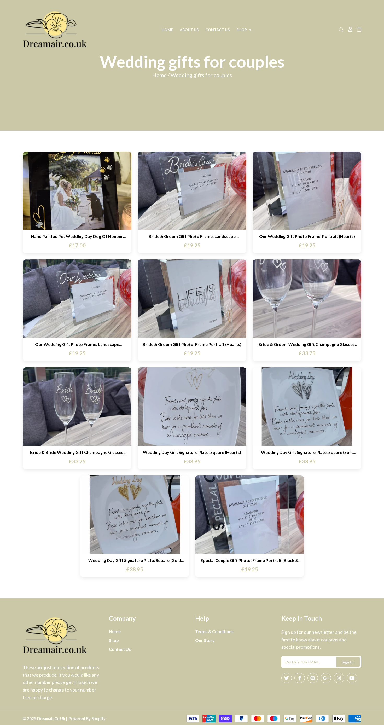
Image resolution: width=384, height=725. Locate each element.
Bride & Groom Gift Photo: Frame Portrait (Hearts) (192, 344)
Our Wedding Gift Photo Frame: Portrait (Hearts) (307, 236)
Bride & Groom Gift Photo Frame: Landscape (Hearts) (192, 236)
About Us (189, 29)
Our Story (205, 640)
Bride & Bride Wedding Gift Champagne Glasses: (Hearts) (77, 452)
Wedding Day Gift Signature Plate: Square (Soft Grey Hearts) (307, 452)
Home (167, 29)
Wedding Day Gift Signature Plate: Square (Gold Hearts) (134, 560)
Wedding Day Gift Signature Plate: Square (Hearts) (192, 452)
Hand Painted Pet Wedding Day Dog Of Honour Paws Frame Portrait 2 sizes (77, 236)
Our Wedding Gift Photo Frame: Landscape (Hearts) (77, 344)
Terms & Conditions (214, 631)
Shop (244, 29)
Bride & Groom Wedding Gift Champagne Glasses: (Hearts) (307, 344)
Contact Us (217, 29)
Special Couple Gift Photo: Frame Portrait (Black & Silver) (249, 560)
